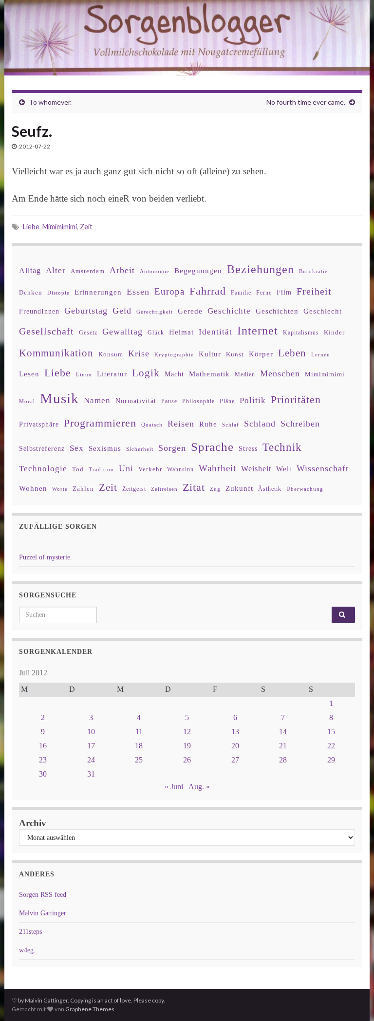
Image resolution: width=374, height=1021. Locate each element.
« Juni (174, 786)
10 (91, 731)
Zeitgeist (134, 488)
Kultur (210, 354)
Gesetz (88, 333)
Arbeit (122, 270)
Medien (245, 374)
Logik (146, 372)
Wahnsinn (180, 469)
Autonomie (154, 271)
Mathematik (209, 374)
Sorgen (172, 448)
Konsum (110, 354)
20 (235, 746)
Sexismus (105, 448)
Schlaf (230, 424)
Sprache (212, 446)
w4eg (26, 950)
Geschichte (229, 311)
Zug (215, 489)
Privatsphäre (39, 424)
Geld (121, 311)
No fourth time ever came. (305, 102)
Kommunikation (56, 352)
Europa (169, 291)
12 (187, 731)
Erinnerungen (98, 292)
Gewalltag (122, 331)
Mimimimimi (59, 227)
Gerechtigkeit (154, 312)
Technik (282, 447)
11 (139, 731)
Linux (84, 374)
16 (43, 746)
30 (43, 774)
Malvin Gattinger (42, 913)
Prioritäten (296, 399)
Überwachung (304, 489)
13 (235, 731)
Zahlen (83, 488)
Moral (27, 401)
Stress (248, 448)
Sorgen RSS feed (42, 894)
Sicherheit (139, 449)
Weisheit (256, 468)
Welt (284, 469)
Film (284, 292)
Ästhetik (269, 488)
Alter (56, 270)
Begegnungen (198, 270)
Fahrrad (207, 291)
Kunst (235, 354)
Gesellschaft (46, 331)
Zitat (194, 487)
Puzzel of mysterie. (45, 557)
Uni (126, 468)
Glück (156, 333)
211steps (30, 931)
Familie (241, 292)
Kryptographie (174, 354)
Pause (169, 401)
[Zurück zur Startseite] (187, 37)
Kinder (334, 332)
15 (331, 731)
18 (139, 746)
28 (283, 760)
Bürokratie (313, 271)
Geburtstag (86, 311)
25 (139, 760)
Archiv (32, 823)
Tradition (101, 469)
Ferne (264, 292)
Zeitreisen (164, 489)
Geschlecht (322, 311)
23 (43, 760)
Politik (253, 400)
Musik (59, 398)
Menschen (280, 373)
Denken (30, 292)
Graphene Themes (89, 1009)
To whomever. (50, 102)
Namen (97, 400)
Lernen (320, 354)
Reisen (181, 423)
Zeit (86, 227)
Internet (257, 330)
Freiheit (314, 291)
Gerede (190, 311)
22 (331, 746)
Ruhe (208, 424)
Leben (292, 352)
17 (91, 746)
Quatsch (152, 424)
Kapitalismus (301, 332)
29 (331, 760)
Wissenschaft (323, 468)
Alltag (30, 270)
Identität (215, 331)
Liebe (31, 227)
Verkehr (150, 469)
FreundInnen (39, 311)
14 (283, 731)
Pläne (227, 401)
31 (91, 774)
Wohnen (33, 488)
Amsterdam (88, 271)
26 (187, 760)
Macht (174, 374)
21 (283, 746)
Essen (138, 292)
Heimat (181, 332)
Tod (78, 469)
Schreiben (300, 423)
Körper (261, 354)
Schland (260, 423)
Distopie (58, 293)
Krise (139, 353)
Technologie (43, 468)
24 (91, 760)
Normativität (135, 401)
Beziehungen (260, 269)
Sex (77, 448)
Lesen (29, 374)
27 (235, 760)
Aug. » (199, 786)
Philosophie (198, 401)
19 (187, 746)
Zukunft (239, 488)
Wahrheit (217, 468)
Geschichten (277, 311)
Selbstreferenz (42, 448)
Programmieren (100, 423)
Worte (60, 489)
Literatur (112, 374)
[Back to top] (352, 999)
